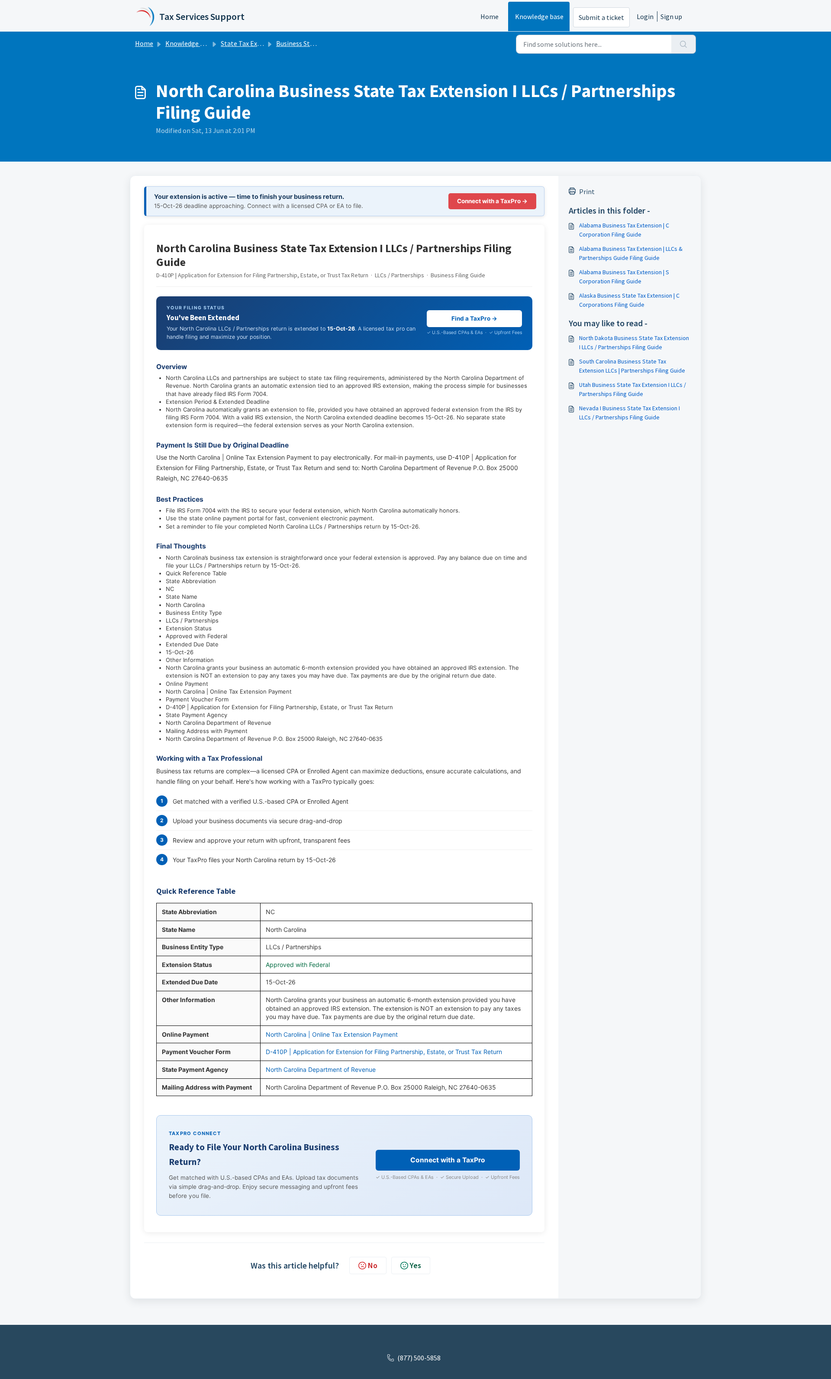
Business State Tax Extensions (321, 43)
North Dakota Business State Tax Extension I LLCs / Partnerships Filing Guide (634, 342)
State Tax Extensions (252, 43)
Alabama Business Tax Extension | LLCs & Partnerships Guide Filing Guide (631, 253)
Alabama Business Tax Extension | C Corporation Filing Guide (624, 229)
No (372, 1265)
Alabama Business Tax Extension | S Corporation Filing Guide (624, 276)
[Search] (683, 44)
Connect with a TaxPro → (492, 201)
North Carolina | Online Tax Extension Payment (332, 1034)
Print (587, 191)
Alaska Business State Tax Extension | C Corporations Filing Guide (629, 300)
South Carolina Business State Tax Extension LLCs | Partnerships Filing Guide (632, 365)
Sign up (671, 16)
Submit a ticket (601, 17)
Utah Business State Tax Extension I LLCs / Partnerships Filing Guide (632, 389)
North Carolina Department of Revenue (321, 1069)
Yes (415, 1265)
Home (489, 16)
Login (645, 16)
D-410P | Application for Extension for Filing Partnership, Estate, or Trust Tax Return (384, 1051)
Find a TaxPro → (474, 318)
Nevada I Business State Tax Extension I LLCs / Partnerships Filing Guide (629, 412)
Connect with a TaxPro (447, 1160)
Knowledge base (539, 16)
